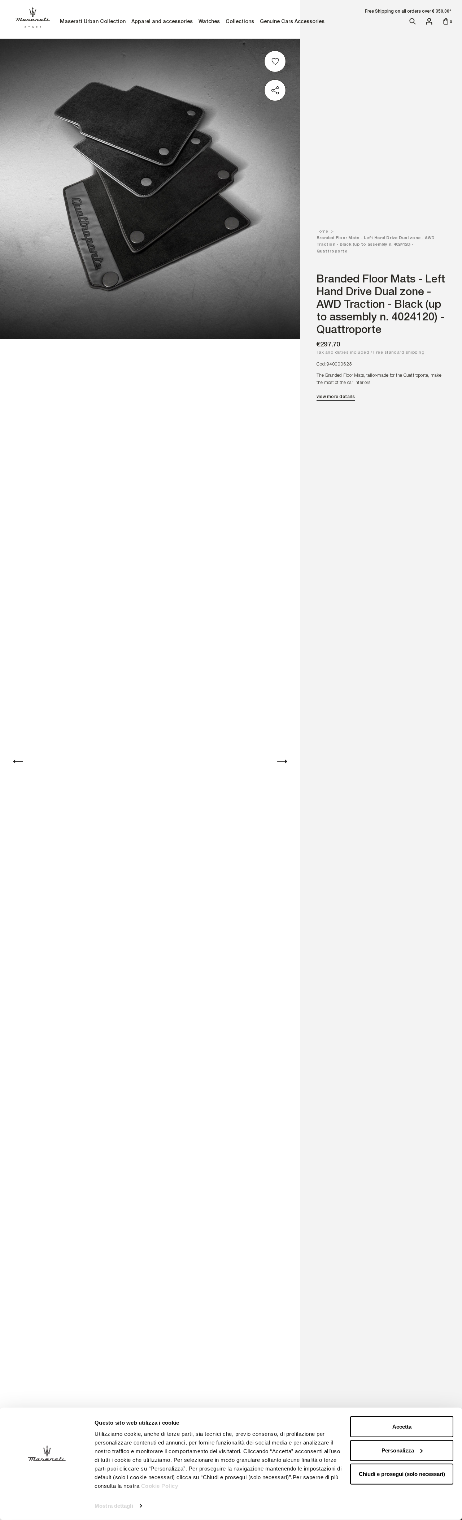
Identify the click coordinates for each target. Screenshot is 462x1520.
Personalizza (398, 1450)
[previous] (18, 761)
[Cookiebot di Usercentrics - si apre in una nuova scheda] (46, 1505)
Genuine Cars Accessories (292, 22)
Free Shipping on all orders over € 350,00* (408, 11)
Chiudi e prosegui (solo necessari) (402, 1474)
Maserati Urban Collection (93, 22)
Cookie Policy (159, 1486)
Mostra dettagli (114, 1506)
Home (322, 231)
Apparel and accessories (162, 22)
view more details (336, 396)
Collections (239, 22)
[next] (282, 761)
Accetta (401, 1427)
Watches (209, 22)
